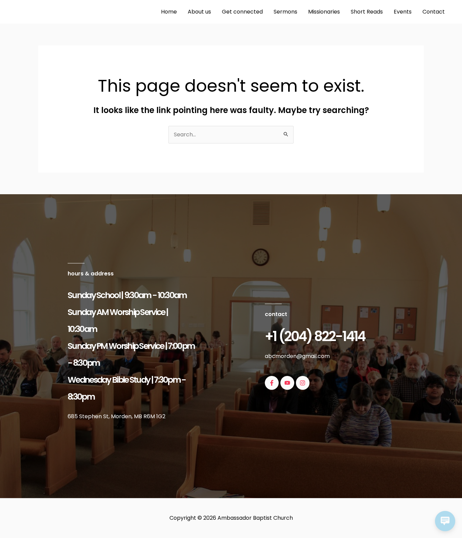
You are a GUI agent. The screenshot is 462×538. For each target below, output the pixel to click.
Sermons (285, 12)
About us (199, 12)
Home (169, 12)
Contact (433, 12)
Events (403, 12)
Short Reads (367, 12)
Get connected (242, 12)
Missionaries (324, 12)
